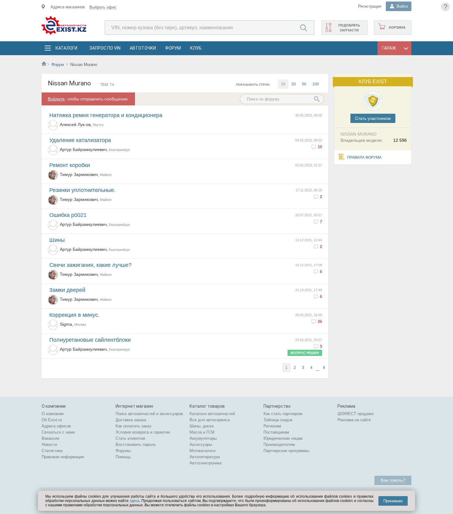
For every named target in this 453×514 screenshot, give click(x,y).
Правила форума (364, 157)
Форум (173, 48)
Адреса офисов (56, 426)
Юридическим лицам (283, 438)
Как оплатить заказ (133, 426)
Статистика (52, 450)
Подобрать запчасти (349, 27)
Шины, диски (202, 426)
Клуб (196, 48)
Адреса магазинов (68, 7)
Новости (49, 444)
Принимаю (393, 501)
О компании (52, 413)
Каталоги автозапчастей (212, 413)
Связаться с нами (58, 432)
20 (294, 84)
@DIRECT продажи (355, 413)
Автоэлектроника (206, 463)
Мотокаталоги (202, 450)
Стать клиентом (130, 438)
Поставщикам (276, 432)
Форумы (123, 450)
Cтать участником (373, 118)
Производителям (279, 444)
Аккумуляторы (203, 438)
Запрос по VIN (104, 48)
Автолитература (205, 457)
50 (304, 84)
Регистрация (369, 6)
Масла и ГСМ (202, 432)
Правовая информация (63, 457)
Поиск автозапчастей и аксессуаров (149, 413)
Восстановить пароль (136, 444)
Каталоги (66, 48)
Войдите (56, 98)
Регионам (272, 426)
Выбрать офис (102, 7)
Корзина (397, 27)
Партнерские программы (286, 450)
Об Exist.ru (52, 420)
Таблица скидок (277, 420)
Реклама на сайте (354, 420)
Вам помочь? (393, 480)
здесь (135, 501)
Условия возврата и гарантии (143, 432)
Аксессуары (201, 444)
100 (315, 84)
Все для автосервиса (210, 420)
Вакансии (50, 438)
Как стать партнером (282, 413)
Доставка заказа (131, 420)
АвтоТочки (143, 48)
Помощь (123, 457)
